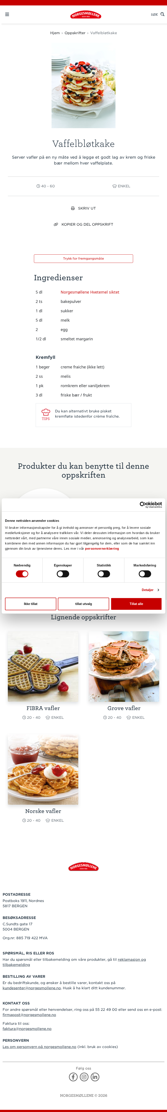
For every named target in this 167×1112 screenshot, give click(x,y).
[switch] (63, 573)
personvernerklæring (102, 548)
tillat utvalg (83, 604)
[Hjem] (86, 14)
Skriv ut (87, 208)
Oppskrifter (75, 33)
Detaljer (148, 590)
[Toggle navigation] (15, 14)
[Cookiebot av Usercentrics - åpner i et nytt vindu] (143, 505)
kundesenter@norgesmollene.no (32, 988)
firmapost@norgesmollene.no (29, 1015)
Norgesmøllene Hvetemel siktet (90, 292)
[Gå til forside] (83, 866)
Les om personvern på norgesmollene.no (39, 1047)
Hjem (55, 33)
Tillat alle (136, 604)
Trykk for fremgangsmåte (83, 258)
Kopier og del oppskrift (87, 224)
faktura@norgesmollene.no (27, 1029)
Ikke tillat (30, 604)
